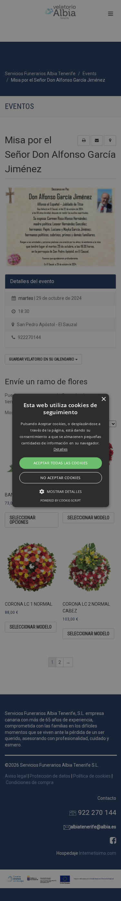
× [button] (103, 399)
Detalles (60, 449)
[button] (60, 450)
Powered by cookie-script (60, 501)
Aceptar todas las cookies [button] (61, 462)
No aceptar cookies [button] (60, 478)
